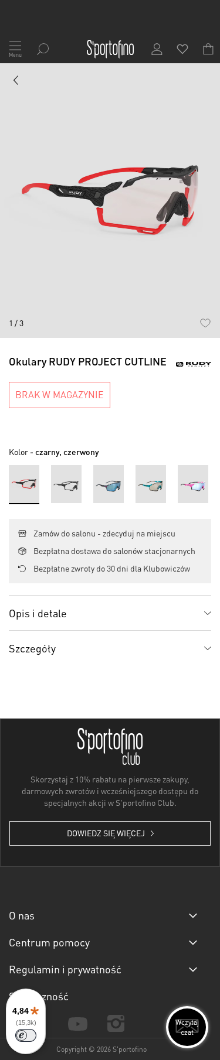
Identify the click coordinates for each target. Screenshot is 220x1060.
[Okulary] (16, 82)
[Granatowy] (108, 484)
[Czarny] (66, 484)
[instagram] (116, 1023)
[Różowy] (193, 484)
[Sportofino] (110, 49)
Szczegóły (32, 648)
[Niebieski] (151, 484)
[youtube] (78, 1023)
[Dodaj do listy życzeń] (205, 323)
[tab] (110, 612)
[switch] (25, 1035)
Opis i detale (38, 613)
